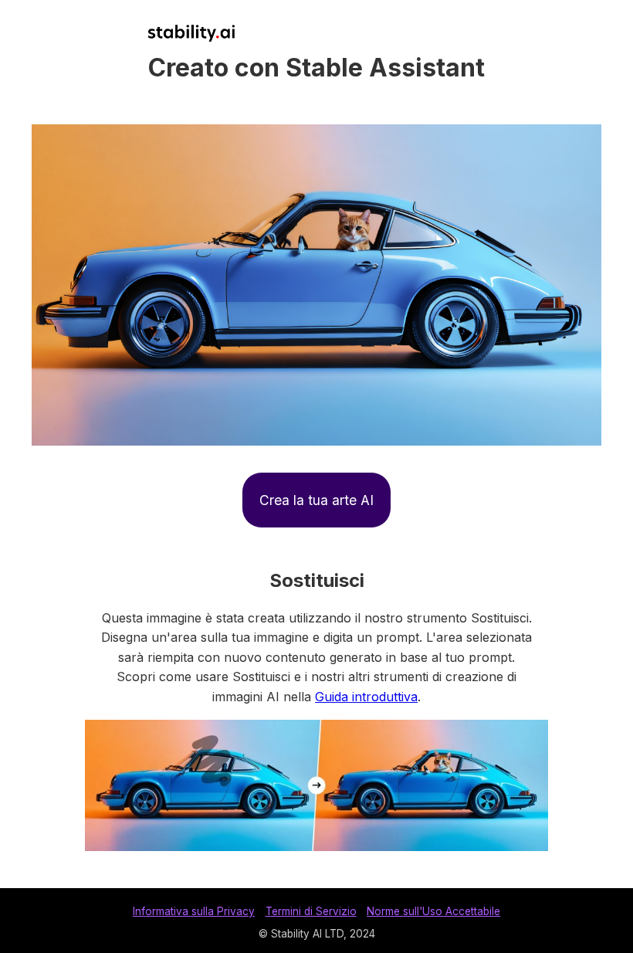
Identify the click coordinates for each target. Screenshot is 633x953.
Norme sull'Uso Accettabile (433, 911)
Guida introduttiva (366, 696)
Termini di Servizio (311, 911)
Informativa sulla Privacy (194, 911)
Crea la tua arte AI (316, 500)
